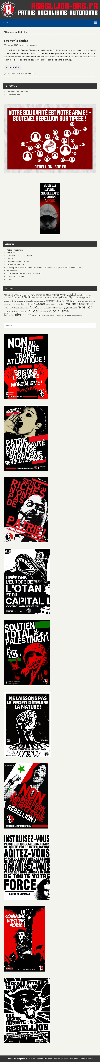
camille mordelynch (54, 294)
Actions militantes (29, 45)
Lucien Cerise (27, 304)
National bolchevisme (20, 308)
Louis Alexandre (15, 304)
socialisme (45, 311)
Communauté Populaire (42, 298)
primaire (31, 74)
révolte (6, 312)
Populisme (53, 308)
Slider (34, 311)
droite (19, 74)
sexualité (25, 312)
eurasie (89, 297)
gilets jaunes (65, 300)
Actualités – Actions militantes (81, 1059)
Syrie (33, 315)
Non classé (12, 270)
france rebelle (39, 301)
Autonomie (36, 295)
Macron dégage (51, 304)
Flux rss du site (13, 95)
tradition (52, 315)
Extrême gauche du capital (22, 301)
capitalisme (81, 295)
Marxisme (61, 304)
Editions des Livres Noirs (18, 262)
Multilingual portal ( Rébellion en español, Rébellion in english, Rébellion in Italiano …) (45, 267)
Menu (6, 22)
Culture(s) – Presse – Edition (19, 256)
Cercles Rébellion (23, 297)
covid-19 (56, 297)
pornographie (64, 308)
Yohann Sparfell (77, 315)
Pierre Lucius (44, 308)
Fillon (25, 74)
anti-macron (25, 295)
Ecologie (81, 297)
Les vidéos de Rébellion (17, 92)
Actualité (11, 253)
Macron (39, 304)
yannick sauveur (64, 315)
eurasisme (7, 301)
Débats (10, 259)
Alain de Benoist (11, 295)
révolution (14, 311)
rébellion (85, 307)
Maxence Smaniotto (79, 303)
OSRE (34, 307)
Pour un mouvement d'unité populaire (24, 273)
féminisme (50, 301)
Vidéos (10, 279)
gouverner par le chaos (82, 301)
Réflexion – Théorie (15, 276)
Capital (71, 294)
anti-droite (11, 74)
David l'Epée (68, 297)
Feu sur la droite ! (17, 41)
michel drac (8, 308)
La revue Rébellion (15, 265)
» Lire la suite (12, 67)
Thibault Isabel (43, 315)
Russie (73, 307)
